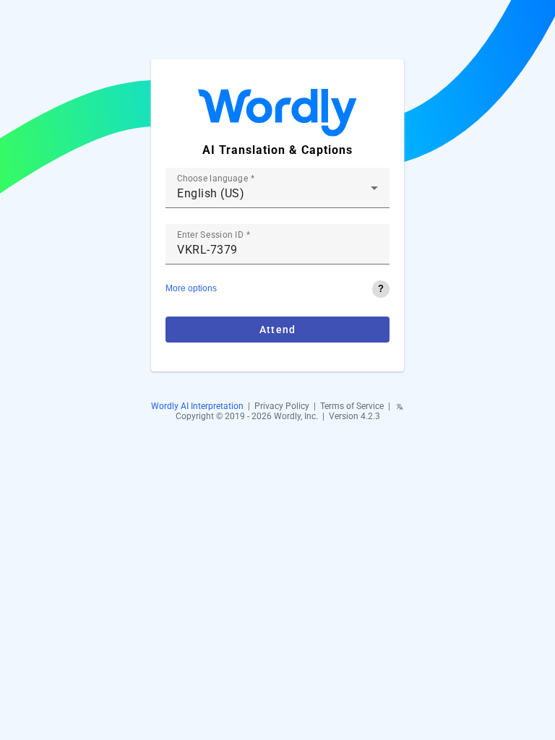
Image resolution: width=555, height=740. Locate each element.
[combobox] (277, 193)
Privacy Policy (281, 406)
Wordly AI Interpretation (197, 406)
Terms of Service (352, 406)
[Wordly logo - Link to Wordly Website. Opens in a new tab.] (277, 114)
